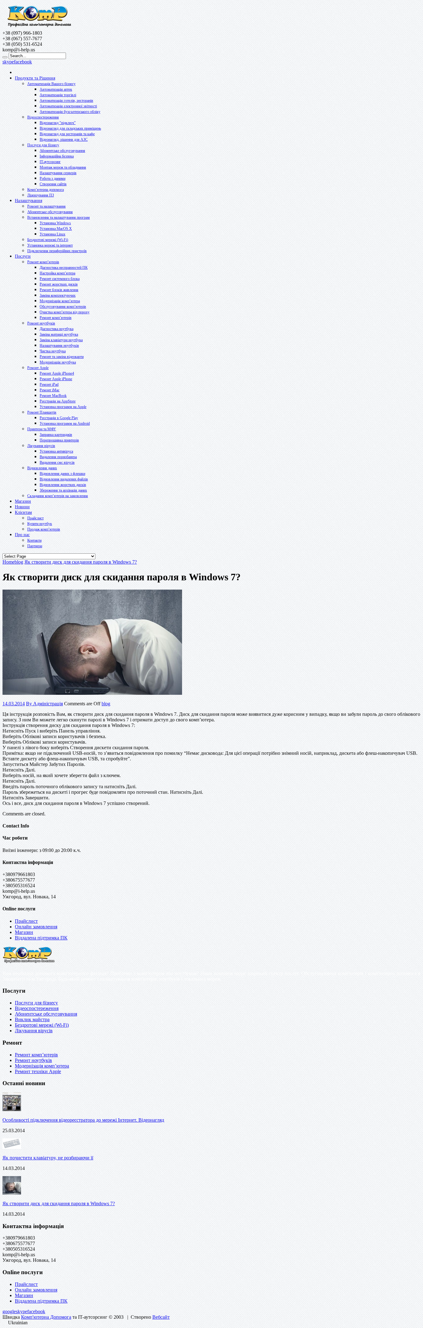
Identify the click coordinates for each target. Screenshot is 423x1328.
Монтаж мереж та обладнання (63, 167)
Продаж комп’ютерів (43, 529)
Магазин (23, 501)
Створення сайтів (53, 184)
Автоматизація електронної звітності (68, 106)
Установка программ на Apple (63, 407)
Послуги (23, 256)
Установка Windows (55, 223)
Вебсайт (161, 1317)
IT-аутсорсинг (50, 162)
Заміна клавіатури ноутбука (61, 340)
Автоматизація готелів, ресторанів (66, 100)
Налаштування (28, 200)
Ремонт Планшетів (41, 412)
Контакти (34, 540)
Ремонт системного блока (60, 279)
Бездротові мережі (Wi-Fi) (47, 240)
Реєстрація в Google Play (59, 418)
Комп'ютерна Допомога (46, 1317)
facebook (23, 61)
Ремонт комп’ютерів (43, 262)
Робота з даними (52, 178)
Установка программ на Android (65, 423)
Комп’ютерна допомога (45, 189)
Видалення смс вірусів (57, 462)
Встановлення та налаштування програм (58, 217)
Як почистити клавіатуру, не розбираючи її (47, 1157)
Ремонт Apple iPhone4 (57, 373)
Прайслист (35, 518)
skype (8, 61)
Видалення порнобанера (58, 457)
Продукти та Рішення (35, 78)
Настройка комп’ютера (57, 273)
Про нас (22, 534)
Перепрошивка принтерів (59, 440)
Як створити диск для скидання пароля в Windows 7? (58, 1203)
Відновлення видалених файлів (64, 479)
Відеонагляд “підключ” (58, 123)
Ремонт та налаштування (46, 206)
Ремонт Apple (38, 368)
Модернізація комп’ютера (60, 301)
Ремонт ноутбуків (41, 323)
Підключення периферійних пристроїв (57, 251)
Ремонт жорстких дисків (59, 284)
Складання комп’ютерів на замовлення (57, 496)
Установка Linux (52, 234)
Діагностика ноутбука (56, 329)
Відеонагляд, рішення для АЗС (64, 139)
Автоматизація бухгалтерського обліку (70, 112)
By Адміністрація (44, 703)
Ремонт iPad (49, 384)
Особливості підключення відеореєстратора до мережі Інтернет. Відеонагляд (83, 1120)
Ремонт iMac (49, 390)
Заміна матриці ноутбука (59, 334)
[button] (211, 1323)
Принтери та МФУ (41, 429)
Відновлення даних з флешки (62, 473)
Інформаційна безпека (57, 156)
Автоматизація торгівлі (58, 95)
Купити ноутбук (39, 524)
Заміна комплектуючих (58, 295)
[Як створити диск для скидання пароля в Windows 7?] (92, 693)
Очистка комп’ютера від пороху (64, 312)
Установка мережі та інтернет (50, 245)
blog (106, 703)
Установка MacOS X (56, 228)
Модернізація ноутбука (58, 362)
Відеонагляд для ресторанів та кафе (67, 134)
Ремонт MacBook (53, 395)
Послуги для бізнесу (43, 145)
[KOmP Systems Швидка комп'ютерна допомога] (38, 27)
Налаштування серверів (58, 173)
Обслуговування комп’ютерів (63, 306)
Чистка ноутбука (53, 351)
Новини (22, 507)
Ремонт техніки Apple (38, 1071)
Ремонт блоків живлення (59, 290)
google (9, 1311)
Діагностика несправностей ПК (64, 267)
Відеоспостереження (43, 117)
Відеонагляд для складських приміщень (70, 128)
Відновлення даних (42, 468)
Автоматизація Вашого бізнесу (51, 84)
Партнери (34, 546)
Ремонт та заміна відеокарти (62, 357)
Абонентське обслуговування (62, 150)
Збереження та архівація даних (63, 490)
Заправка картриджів (56, 434)
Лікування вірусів (41, 446)
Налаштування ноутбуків (59, 345)
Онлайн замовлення (36, 926)
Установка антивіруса (56, 451)
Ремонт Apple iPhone (56, 379)
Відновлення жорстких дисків (63, 485)
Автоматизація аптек (56, 89)
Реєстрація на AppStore (58, 401)
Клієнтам (23, 512)
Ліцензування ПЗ (40, 195)
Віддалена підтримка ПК (41, 937)
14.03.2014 (13, 703)
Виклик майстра (32, 1019)
